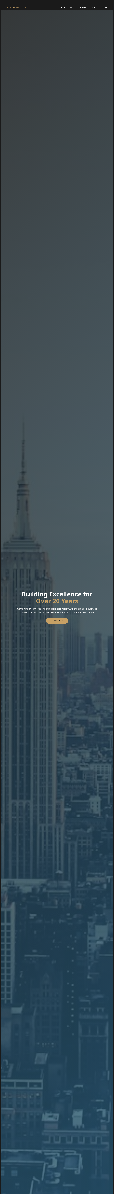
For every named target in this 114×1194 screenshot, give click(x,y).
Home (62, 7)
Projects (94, 7)
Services (82, 7)
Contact (105, 7)
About (72, 7)
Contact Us (57, 621)
